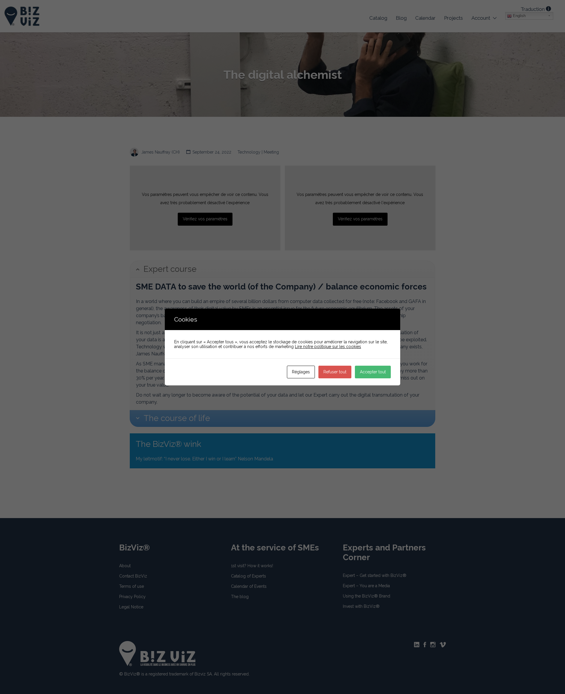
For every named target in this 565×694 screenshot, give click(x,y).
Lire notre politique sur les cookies (328, 346)
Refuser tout (334, 372)
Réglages (301, 372)
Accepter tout (373, 372)
